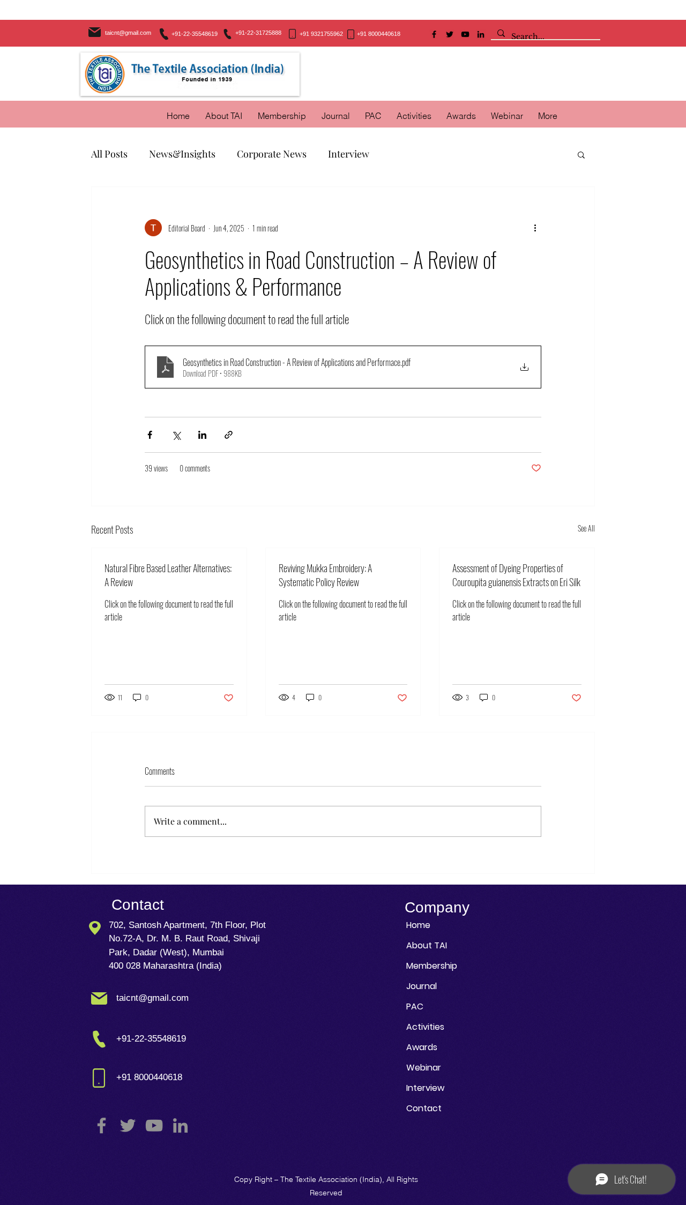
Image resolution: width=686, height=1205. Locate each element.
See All (586, 528)
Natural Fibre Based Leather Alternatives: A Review (168, 575)
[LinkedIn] (481, 34)
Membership (431, 966)
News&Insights (182, 153)
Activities (425, 1027)
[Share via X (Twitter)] (176, 435)
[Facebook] (434, 34)
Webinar (423, 1067)
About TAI (426, 945)
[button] (414, 115)
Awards (421, 1047)
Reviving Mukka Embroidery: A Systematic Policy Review (325, 575)
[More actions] (534, 227)
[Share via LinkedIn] (202, 435)
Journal (421, 986)
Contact (424, 1108)
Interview (348, 153)
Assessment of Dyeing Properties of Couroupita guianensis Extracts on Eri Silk (516, 575)
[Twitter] (449, 34)
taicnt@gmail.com (128, 32)
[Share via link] (228, 435)
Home (418, 925)
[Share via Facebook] (150, 435)
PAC (414, 1006)
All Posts (109, 153)
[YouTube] (465, 34)
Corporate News (272, 153)
